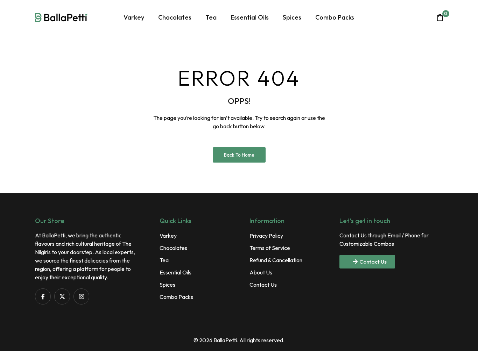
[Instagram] (81, 296)
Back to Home (239, 155)
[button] (367, 261)
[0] (440, 17)
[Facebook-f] (43, 296)
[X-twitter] (62, 296)
